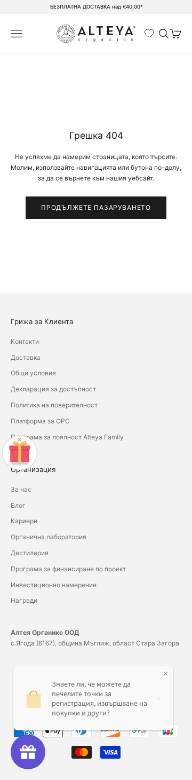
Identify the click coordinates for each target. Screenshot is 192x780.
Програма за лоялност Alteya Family (67, 437)
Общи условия (33, 373)
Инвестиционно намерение (54, 585)
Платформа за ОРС (40, 421)
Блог (18, 505)
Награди (24, 600)
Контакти (25, 341)
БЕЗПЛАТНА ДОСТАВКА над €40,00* (96, 7)
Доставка (26, 357)
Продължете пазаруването (96, 207)
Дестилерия (30, 553)
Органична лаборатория (48, 537)
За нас (21, 489)
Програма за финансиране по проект (68, 569)
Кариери (24, 521)
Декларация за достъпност (53, 389)
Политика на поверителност (54, 405)
